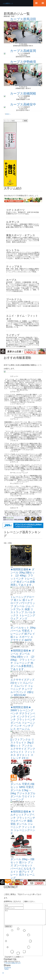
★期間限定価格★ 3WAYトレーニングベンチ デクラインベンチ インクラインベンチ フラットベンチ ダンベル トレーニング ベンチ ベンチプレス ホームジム (22, 718)
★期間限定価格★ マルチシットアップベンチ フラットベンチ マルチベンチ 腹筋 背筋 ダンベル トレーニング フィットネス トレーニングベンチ (22, 822)
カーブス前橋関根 (23, 93)
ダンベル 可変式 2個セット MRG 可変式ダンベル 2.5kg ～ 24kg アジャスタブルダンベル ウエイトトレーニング (22, 791)
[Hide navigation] (36, 3)
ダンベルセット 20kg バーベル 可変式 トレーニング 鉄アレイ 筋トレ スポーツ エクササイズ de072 (22, 634)
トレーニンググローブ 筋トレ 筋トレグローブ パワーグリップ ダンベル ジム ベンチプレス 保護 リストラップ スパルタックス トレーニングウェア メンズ (22, 607)
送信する (8, 926)
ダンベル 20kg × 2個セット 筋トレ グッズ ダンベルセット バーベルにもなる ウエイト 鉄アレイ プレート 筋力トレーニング (22, 868)
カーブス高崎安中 (23, 104)
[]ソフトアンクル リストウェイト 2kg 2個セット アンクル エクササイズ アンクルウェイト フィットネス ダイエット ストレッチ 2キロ (22, 748)
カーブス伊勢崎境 (23, 61)
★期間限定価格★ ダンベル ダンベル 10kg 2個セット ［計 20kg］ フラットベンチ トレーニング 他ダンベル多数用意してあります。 (22, 659)
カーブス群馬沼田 (23, 19)
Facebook (7, 967)
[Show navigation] (43, 3)
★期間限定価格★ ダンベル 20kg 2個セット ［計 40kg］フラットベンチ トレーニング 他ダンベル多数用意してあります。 (22, 576)
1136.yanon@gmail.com (12, 963)
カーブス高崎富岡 (23, 50)
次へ (8, 114)
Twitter (6, 969)
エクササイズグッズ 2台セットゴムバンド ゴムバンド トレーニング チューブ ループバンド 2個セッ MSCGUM (22, 687)
